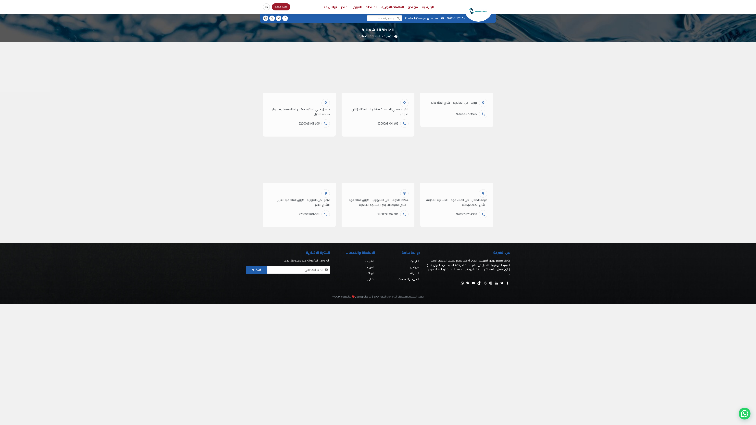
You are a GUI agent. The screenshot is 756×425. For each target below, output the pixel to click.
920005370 (454, 18)
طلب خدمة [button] (281, 6)
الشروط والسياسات (408, 279)
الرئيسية (428, 7)
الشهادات (369, 261)
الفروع (357, 7)
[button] (285, 18)
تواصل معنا (329, 7)
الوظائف (369, 273)
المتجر (345, 7)
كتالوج (370, 279)
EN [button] (266, 7)
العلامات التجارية (392, 7)
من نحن (413, 7)
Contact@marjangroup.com (422, 18)
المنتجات (371, 7)
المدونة (414, 273)
